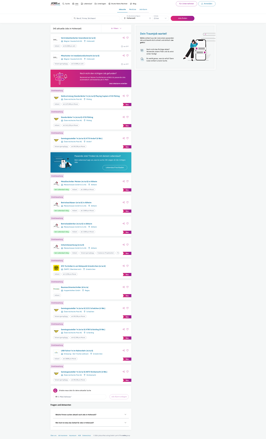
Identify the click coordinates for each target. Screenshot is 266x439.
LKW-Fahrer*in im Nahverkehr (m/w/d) (77, 351)
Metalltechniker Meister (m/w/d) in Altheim (79, 181)
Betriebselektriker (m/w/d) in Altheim (76, 224)
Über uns (53, 435)
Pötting (89, 99)
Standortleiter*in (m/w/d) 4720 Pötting (77, 117)
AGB (79, 435)
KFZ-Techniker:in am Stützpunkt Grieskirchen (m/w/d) (83, 266)
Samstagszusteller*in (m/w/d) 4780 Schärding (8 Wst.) (83, 329)
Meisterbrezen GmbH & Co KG (75, 185)
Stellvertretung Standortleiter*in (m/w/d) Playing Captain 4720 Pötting (90, 96)
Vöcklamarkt (91, 375)
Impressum (72, 435)
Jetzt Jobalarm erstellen (118, 83)
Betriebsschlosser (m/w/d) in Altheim (76, 202)
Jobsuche (122, 9)
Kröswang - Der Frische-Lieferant (76, 354)
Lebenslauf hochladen (115, 167)
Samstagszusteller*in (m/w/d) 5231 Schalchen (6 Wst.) (83, 308)
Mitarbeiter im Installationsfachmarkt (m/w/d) (80, 56)
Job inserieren (62, 435)
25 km (156, 18)
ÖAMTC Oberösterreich (72, 269)
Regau (87, 290)
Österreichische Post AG (73, 99)
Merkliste (132, 9)
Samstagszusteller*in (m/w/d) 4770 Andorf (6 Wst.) (81, 138)
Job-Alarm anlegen (119, 397)
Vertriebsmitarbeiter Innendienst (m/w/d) (78, 38)
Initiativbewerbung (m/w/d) (72, 245)
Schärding (90, 333)
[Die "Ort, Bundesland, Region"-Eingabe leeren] (150, 18)
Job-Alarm (143, 9)
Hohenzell (76, 28)
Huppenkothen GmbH (72, 290)
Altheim (94, 185)
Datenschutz (86, 435)
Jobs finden (182, 18)
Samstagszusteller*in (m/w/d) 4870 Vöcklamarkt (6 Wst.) (84, 372)
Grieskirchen (90, 269)
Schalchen (90, 311)
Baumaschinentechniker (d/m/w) (74, 287)
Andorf (89, 141)
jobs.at (100, 435)
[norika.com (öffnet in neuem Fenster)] (122, 435)
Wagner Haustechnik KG (73, 41)
